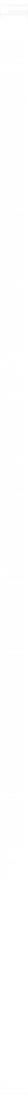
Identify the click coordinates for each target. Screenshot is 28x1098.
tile (3, 559)
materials (4, 569)
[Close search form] (26, 2)
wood (3, 561)
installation (5, 567)
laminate (4, 564)
